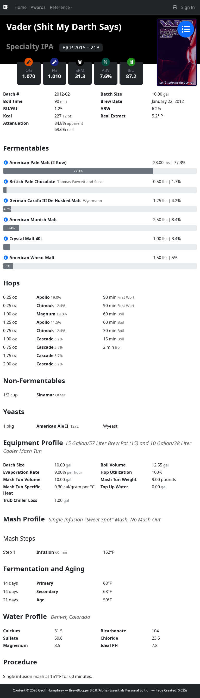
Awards (38, 7)
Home (21, 7)
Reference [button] (60, 7)
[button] (175, 7)
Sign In (188, 7)
